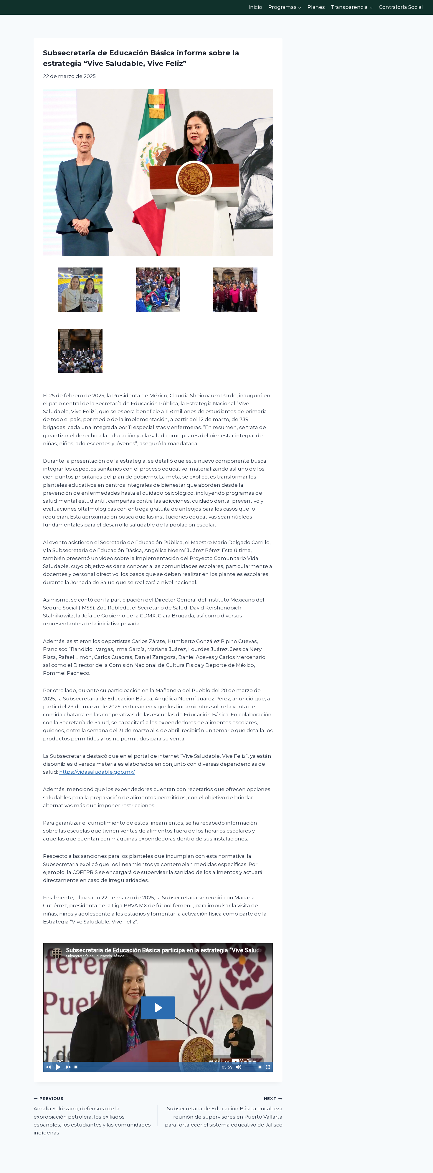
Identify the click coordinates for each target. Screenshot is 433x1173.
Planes (316, 7)
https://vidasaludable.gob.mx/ (97, 772)
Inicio (255, 7)
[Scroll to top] (419, 1155)
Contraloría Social (401, 7)
